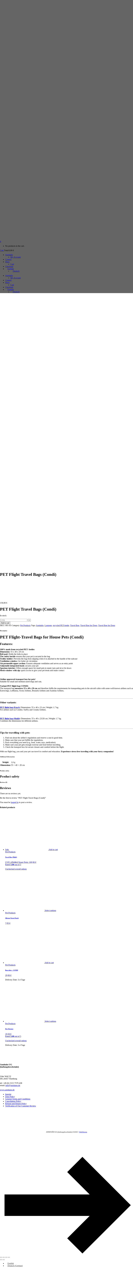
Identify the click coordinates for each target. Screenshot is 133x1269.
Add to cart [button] (53, 849)
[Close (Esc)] (9, 1257)
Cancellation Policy (13, 1101)
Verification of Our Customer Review (20, 1106)
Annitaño (40, 625)
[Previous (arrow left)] (1, 1259)
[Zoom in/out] (1, 1257)
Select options (50, 910)
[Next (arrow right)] (4, 1259)
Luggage (48, 625)
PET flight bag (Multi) (10, 718)
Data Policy (10, 1096)
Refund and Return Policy (16, 1103)
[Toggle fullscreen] (4, 1257)
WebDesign (83, 1132)
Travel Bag (74, 625)
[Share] (6, 1257)
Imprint (8, 1094)
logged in (14, 802)
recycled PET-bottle (61, 625)
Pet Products (25, 625)
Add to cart (5, 623)
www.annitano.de (7, 1090)
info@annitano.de (12, 1085)
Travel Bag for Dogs (88, 625)
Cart (2, 250)
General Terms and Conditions (17, 1099)
